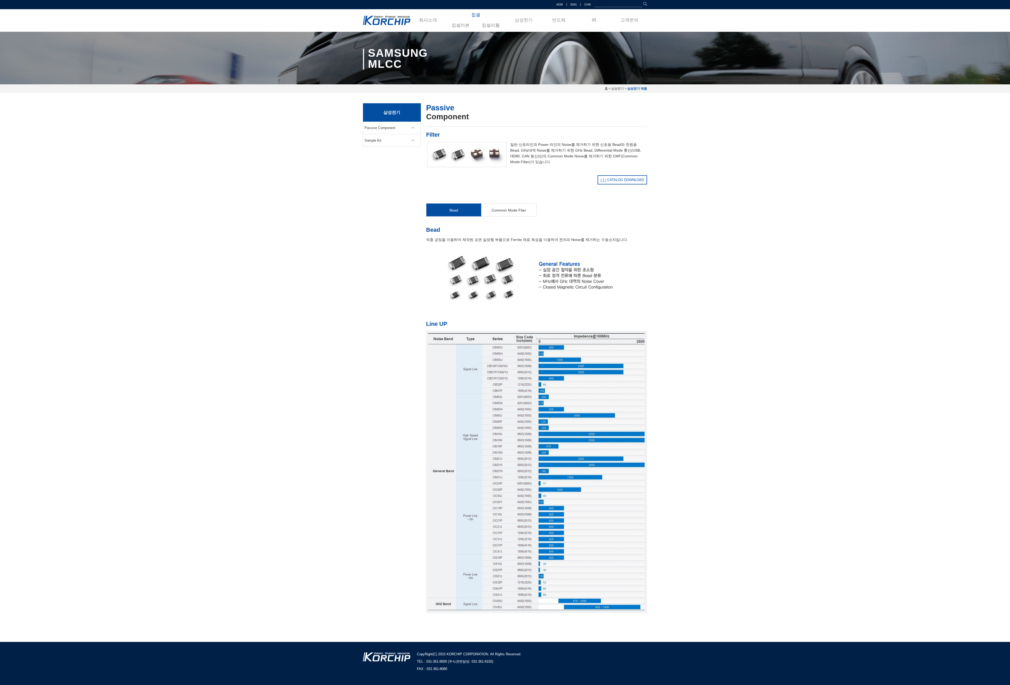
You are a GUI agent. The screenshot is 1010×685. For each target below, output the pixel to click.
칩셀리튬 (491, 25)
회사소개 (428, 20)
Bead (454, 210)
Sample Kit (373, 140)
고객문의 (629, 20)
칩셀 (475, 14)
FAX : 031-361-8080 (432, 669)
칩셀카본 (460, 25)
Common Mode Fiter (509, 210)
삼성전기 (524, 20)
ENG (573, 4)
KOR (560, 4)
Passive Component (380, 128)
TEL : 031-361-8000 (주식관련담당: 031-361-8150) (455, 661)
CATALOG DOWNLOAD (625, 180)
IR (594, 20)
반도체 (558, 20)
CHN (587, 4)
